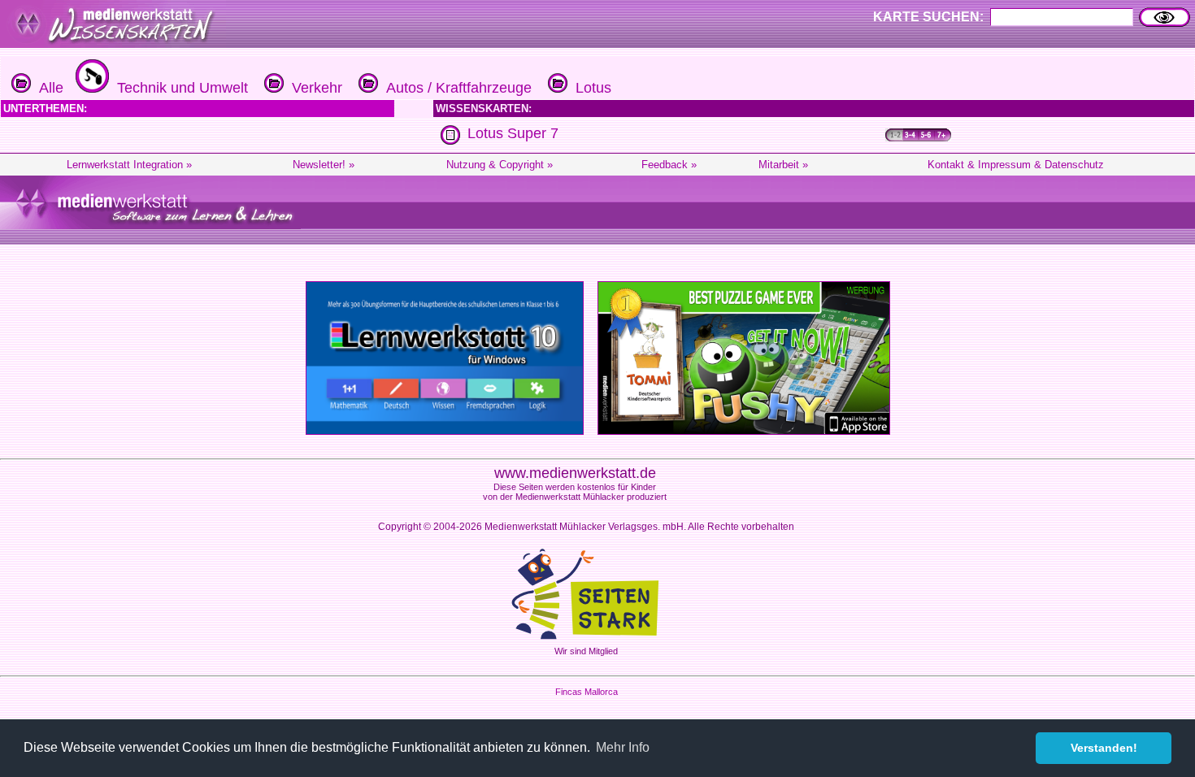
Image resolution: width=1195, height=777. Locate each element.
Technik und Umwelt (178, 88)
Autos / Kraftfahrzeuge (455, 88)
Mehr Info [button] (623, 747)
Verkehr (313, 88)
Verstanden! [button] (1104, 747)
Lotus (589, 88)
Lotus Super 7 (512, 133)
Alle (47, 88)
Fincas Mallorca (586, 692)
